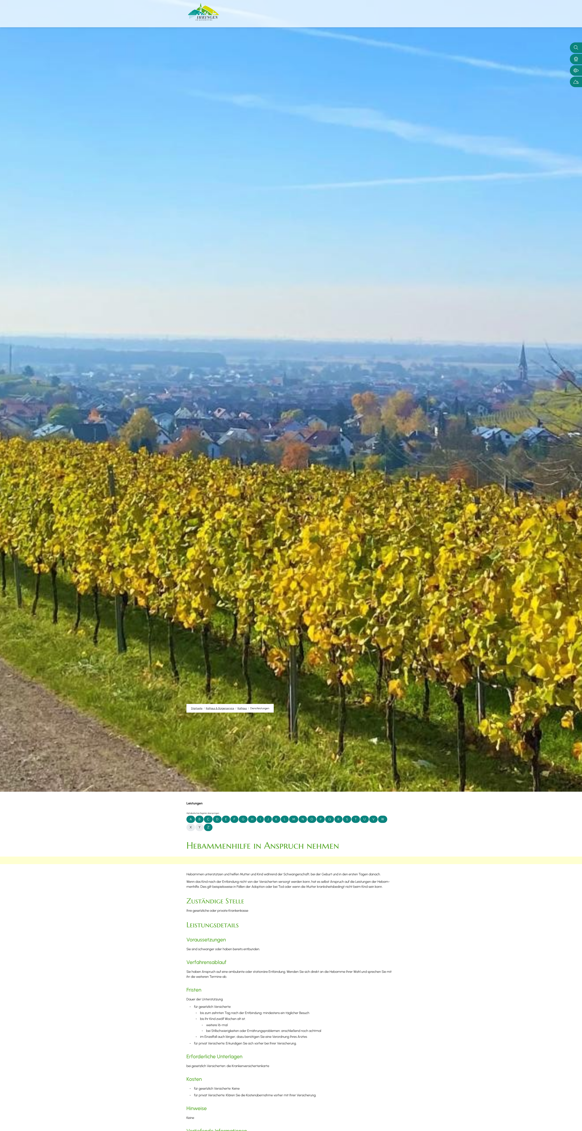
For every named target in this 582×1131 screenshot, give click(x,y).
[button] (576, 59)
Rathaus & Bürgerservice (220, 708)
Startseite (196, 708)
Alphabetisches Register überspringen (202, 813)
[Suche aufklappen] (576, 47)
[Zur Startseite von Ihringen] (203, 11)
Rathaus (242, 708)
